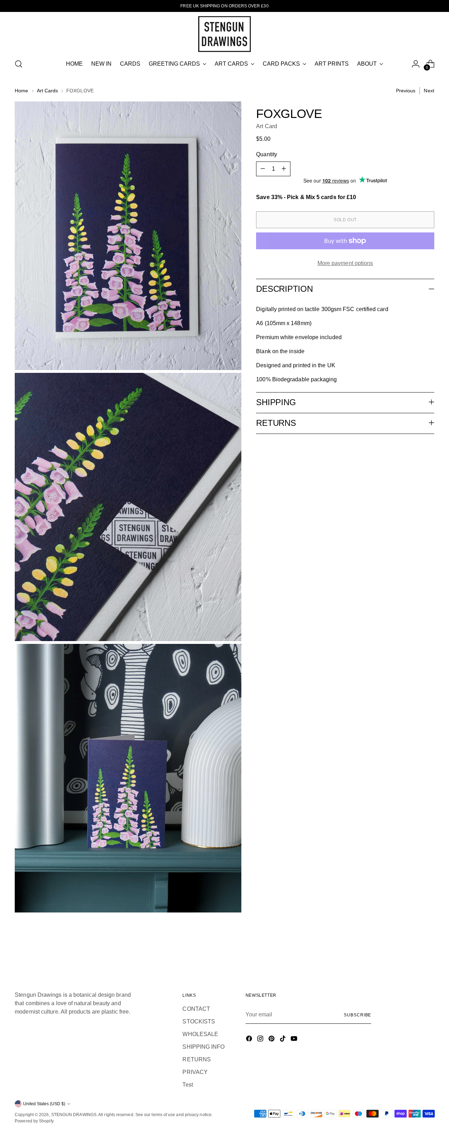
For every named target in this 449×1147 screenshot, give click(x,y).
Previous (406, 90)
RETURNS (196, 1059)
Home (21, 90)
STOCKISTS (198, 1021)
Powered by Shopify (34, 1121)
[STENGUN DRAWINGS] (224, 34)
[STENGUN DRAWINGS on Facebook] (250, 1039)
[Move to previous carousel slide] (412, 950)
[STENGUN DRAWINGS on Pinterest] (272, 1039)
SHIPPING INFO (203, 1047)
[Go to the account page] (416, 64)
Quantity (266, 154)
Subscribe (357, 1015)
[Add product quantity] (283, 169)
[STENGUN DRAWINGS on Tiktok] (283, 1039)
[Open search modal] (19, 64)
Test (187, 1085)
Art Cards (47, 90)
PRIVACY (195, 1072)
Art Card (266, 126)
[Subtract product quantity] (262, 169)
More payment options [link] (345, 263)
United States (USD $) (44, 1103)
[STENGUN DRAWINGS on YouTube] (294, 1039)
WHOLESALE (200, 1034)
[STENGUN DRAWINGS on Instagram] (261, 1039)
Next (429, 90)
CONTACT (196, 1009)
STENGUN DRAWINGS (73, 1114)
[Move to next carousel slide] (428, 950)
